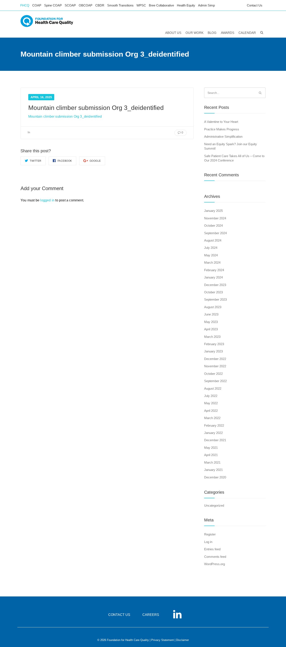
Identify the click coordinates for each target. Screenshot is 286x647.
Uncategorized (214, 505)
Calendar (247, 32)
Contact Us (254, 5)
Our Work (195, 32)
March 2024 (212, 262)
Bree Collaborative (161, 5)
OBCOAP (85, 5)
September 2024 (215, 233)
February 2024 (214, 270)
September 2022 (215, 381)
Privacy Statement (162, 640)
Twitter (35, 160)
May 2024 (211, 255)
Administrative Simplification (223, 136)
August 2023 (212, 307)
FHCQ (24, 5)
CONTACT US (119, 614)
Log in (208, 542)
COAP (36, 5)
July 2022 (210, 396)
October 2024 (213, 225)
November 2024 (215, 218)
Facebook (64, 160)
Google (95, 160)
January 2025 (213, 210)
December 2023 (215, 285)
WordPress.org (214, 564)
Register (210, 534)
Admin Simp (206, 5)
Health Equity (186, 5)
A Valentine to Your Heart (221, 121)
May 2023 (211, 322)
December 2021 (215, 440)
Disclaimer (182, 640)
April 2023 (211, 329)
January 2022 (213, 433)
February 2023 (214, 344)
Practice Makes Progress (221, 129)
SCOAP (70, 5)
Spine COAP (53, 5)
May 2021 (211, 447)
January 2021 (213, 470)
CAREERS (150, 614)
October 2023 (213, 292)
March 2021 (212, 462)
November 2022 (215, 366)
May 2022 (211, 403)
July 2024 (210, 247)
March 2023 (212, 336)
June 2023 (211, 314)
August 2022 (212, 388)
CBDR (99, 5)
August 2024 (212, 240)
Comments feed (215, 556)
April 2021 (211, 455)
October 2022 (213, 373)
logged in (47, 200)
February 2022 (214, 425)
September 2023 (215, 299)
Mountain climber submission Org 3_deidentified (65, 116)
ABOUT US (173, 32)
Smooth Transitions (120, 5)
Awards (227, 32)
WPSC (141, 5)
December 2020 (215, 477)
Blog (212, 32)
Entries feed (212, 549)
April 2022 (211, 410)
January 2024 (213, 277)
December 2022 (215, 359)
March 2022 (212, 418)
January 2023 (213, 351)
